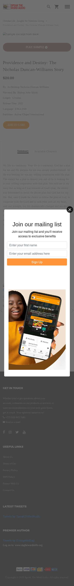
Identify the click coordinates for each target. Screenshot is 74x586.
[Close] (70, 209)
